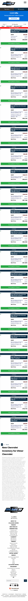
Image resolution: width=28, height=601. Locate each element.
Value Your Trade (13, 533)
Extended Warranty (13, 550)
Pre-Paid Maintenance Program (13, 548)
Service (13, 555)
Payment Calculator (13, 545)
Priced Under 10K (13, 534)
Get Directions (13, 575)
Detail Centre (13, 553)
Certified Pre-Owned (13, 531)
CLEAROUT (13, 537)
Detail (13, 562)
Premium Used (14, 528)
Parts (14, 559)
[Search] (25, 580)
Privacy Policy (18, 594)
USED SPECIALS (13, 540)
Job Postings (13, 573)
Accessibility (11, 594)
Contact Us (13, 570)
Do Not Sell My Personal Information (18, 595)
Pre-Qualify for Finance (14, 43)
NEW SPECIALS (13, 538)
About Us (13, 521)
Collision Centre (13, 523)
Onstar (13, 563)
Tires (13, 560)
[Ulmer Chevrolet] (8, 3)
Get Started (14, 18)
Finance (13, 525)
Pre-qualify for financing (13, 551)
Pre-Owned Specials (13, 535)
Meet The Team (13, 572)
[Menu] (25, 3)
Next (7, 444)
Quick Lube (13, 558)
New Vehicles (13, 526)
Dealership (13, 566)
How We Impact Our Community (13, 568)
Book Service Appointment (13, 557)
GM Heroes (13, 544)
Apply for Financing (13, 543)
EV (13, 577)
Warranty (13, 549)
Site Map (7, 595)
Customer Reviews (13, 574)
